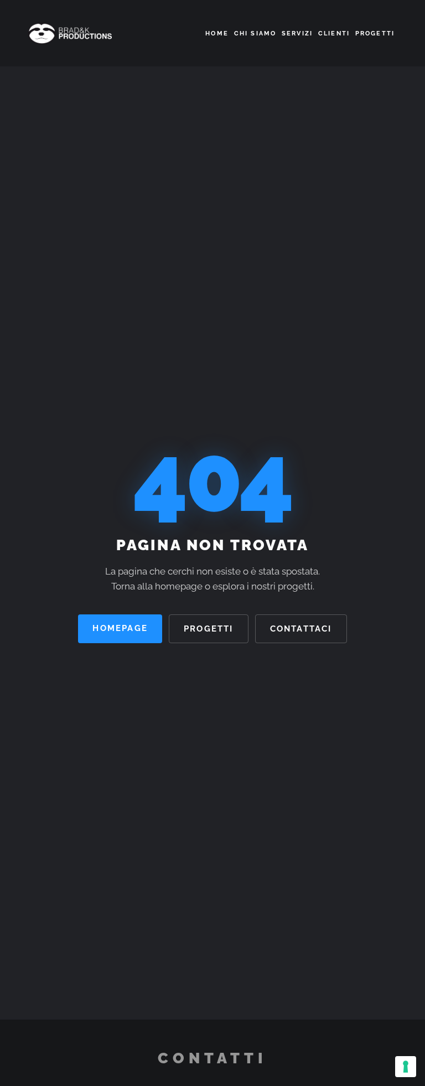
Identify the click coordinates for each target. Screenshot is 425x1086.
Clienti (334, 33)
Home (217, 33)
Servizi (297, 33)
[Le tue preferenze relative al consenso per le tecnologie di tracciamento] (405, 1066)
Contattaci (301, 628)
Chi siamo (255, 33)
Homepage (120, 628)
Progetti (375, 33)
